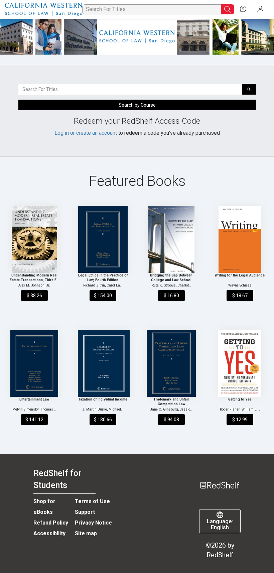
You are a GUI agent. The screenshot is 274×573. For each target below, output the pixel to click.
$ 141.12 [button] (34, 419)
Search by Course (137, 105)
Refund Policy (50, 523)
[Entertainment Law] (34, 363)
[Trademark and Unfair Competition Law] (171, 363)
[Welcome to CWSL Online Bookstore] (43, 9)
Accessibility (49, 533)
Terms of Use (92, 501)
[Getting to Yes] (240, 363)
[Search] (249, 89)
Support (85, 512)
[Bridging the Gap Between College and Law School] (171, 239)
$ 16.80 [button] (171, 295)
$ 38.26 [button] (34, 295)
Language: (220, 524)
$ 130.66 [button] (103, 419)
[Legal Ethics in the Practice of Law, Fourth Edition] (103, 239)
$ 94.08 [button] (171, 419)
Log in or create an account (85, 133)
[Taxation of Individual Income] (103, 363)
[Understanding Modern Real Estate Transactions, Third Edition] (34, 239)
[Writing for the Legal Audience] (240, 239)
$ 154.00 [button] (103, 295)
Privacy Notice (93, 523)
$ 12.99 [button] (240, 419)
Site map (86, 533)
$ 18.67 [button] (240, 295)
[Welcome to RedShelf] (220, 474)
